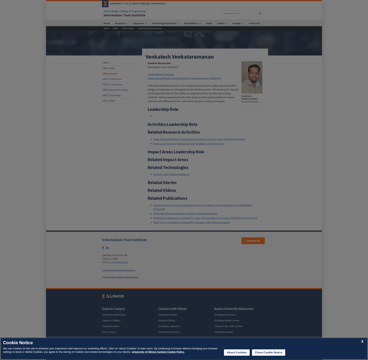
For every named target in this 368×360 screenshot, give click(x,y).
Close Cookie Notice (268, 352)
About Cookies (237, 352)
